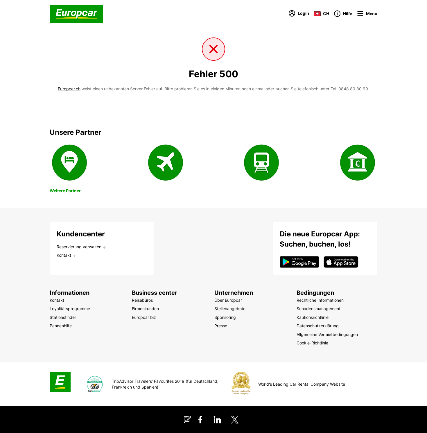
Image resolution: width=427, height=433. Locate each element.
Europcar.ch (69, 88)
